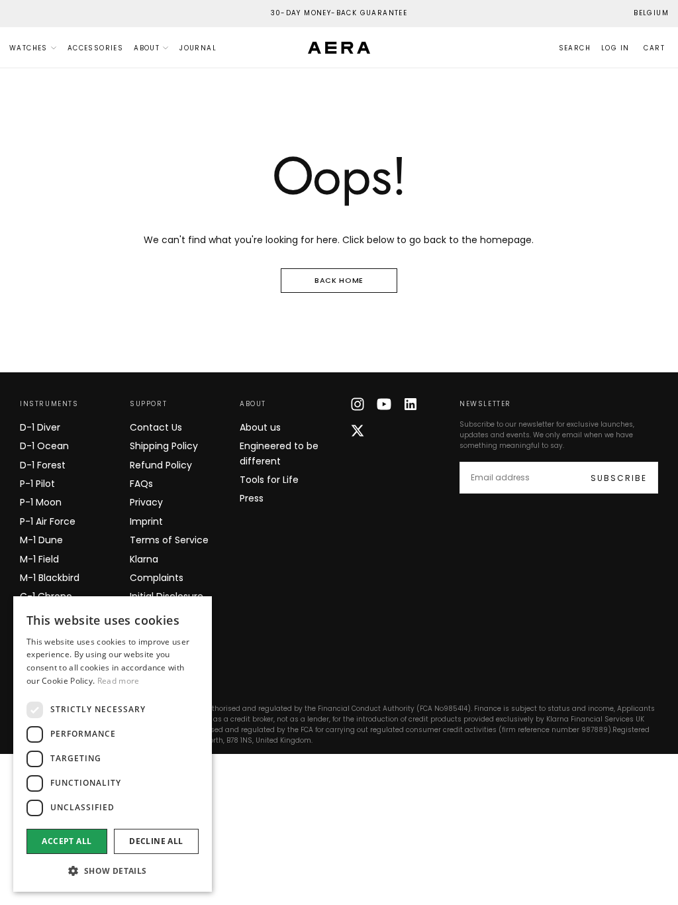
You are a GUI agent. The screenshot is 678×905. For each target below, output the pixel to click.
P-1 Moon (41, 502)
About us (260, 427)
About (147, 48)
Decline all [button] (156, 841)
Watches (28, 48)
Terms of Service (169, 540)
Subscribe (619, 478)
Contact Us (156, 427)
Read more (118, 680)
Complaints (156, 577)
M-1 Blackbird (49, 577)
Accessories (95, 48)
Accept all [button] (66, 841)
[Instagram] (357, 404)
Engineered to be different (279, 453)
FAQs (141, 483)
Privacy (146, 502)
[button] (651, 13)
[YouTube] (384, 404)
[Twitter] (357, 431)
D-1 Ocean (44, 445)
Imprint (146, 521)
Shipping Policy (164, 445)
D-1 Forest (43, 465)
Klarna (144, 559)
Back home (339, 280)
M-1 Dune (41, 540)
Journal (198, 48)
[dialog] (112, 744)
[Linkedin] (410, 404)
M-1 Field (39, 559)
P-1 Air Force (47, 521)
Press (252, 498)
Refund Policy (161, 465)
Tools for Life (269, 479)
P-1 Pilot (37, 483)
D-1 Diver (40, 427)
